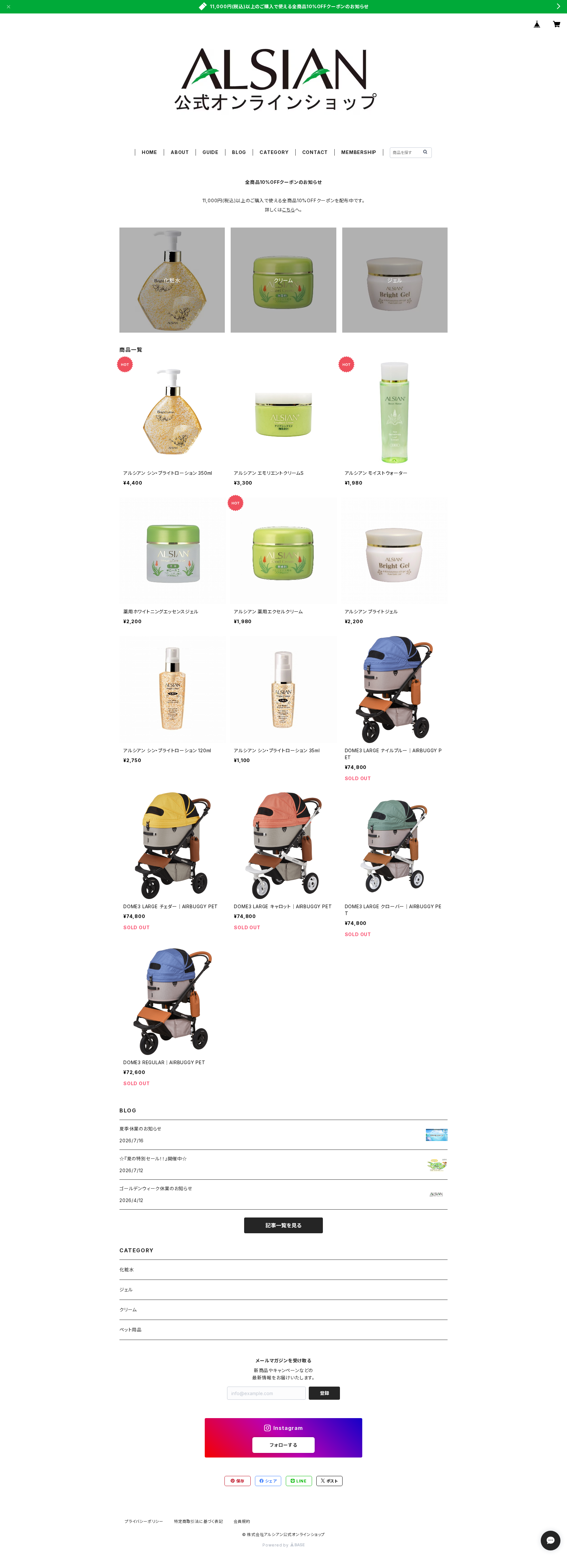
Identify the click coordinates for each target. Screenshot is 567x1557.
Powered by (276, 1545)
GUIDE (210, 152)
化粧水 (126, 1269)
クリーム (128, 1309)
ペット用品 (130, 1329)
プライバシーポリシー (144, 1521)
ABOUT (180, 152)
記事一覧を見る (283, 1225)
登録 (324, 1393)
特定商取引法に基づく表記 (198, 1521)
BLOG (239, 152)
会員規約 (242, 1521)
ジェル (126, 1289)
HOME (149, 152)
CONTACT (315, 152)
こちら (288, 209)
